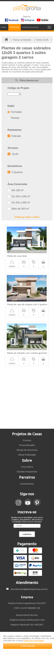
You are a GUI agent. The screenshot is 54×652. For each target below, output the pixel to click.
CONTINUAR (27, 646)
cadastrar (27, 534)
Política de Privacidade (34, 640)
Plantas (14, 117)
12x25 (14, 154)
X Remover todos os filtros (27, 217)
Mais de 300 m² (20, 208)
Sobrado (16, 136)
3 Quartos (17, 172)
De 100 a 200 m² (20, 196)
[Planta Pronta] (27, 10)
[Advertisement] (27, 397)
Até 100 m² (17, 190)
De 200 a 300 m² (20, 202)
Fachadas (16, 112)
